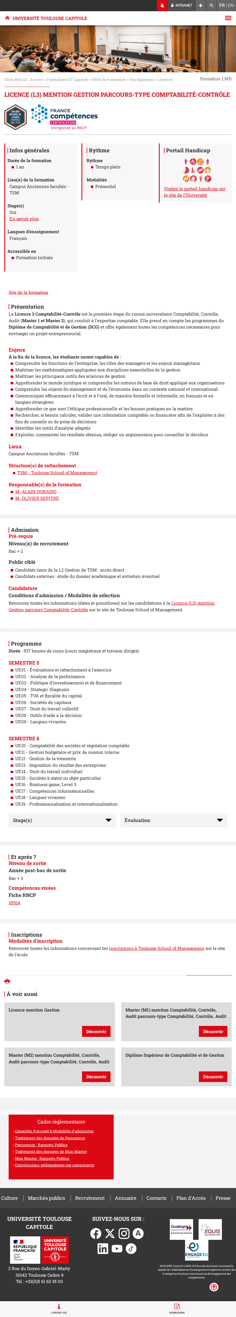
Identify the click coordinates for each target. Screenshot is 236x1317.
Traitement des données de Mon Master (51, 1151)
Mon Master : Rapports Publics (42, 1158)
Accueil (36, 79)
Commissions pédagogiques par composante (54, 1165)
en (231, 5)
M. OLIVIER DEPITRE (37, 498)
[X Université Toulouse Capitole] (109, 1233)
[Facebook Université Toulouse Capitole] (95, 1233)
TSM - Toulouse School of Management (57, 472)
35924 (14, 903)
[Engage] (196, 1250)
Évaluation (137, 820)
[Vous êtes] (162, 5)
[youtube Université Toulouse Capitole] (117, 1248)
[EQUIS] (210, 1229)
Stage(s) (22, 820)
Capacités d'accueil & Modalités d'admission (54, 1131)
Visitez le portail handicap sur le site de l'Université (194, 192)
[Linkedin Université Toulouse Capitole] (103, 1248)
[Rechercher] (211, 5)
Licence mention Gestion (57, 1020)
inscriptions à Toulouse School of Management (156, 948)
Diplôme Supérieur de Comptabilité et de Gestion (174, 1065)
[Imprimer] (8, 982)
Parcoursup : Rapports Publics (41, 1144)
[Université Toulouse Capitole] (55, 1249)
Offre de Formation (108, 79)
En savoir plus (24, 218)
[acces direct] (200, 5)
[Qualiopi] (181, 1229)
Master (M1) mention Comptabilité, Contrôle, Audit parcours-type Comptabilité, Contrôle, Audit (175, 1020)
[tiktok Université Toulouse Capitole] (131, 1248)
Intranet (183, 5)
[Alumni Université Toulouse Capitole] (138, 1233)
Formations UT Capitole (67, 79)
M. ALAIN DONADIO (35, 491)
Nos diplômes (141, 79)
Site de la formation (28, 292)
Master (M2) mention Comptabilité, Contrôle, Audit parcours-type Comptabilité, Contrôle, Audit (59, 1065)
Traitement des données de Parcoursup (50, 1137)
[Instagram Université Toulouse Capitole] (124, 1233)
